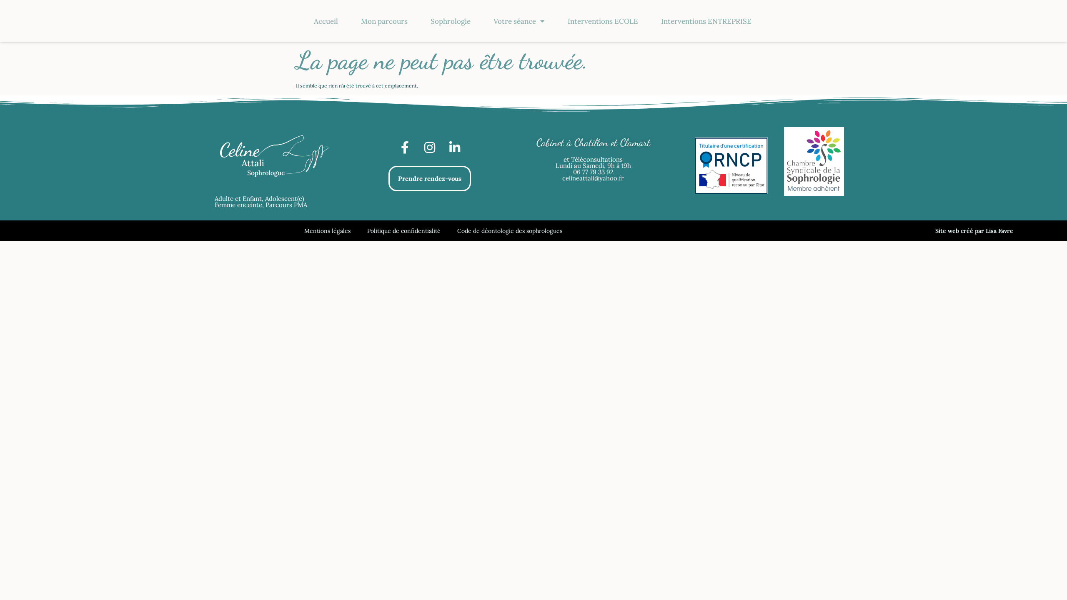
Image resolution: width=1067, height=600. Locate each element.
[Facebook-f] (405, 148)
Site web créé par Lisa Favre (974, 231)
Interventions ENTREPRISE (706, 21)
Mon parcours (384, 21)
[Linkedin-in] (455, 148)
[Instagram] (430, 148)
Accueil (326, 21)
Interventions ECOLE (603, 21)
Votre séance (514, 21)
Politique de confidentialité (404, 231)
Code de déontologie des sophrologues (509, 231)
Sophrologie (451, 21)
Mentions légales (327, 231)
